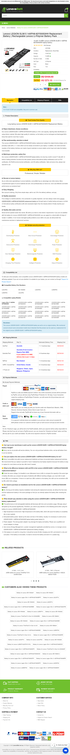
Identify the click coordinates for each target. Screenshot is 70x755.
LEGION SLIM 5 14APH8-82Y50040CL (9, 312)
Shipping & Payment (43, 100)
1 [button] (31, 580)
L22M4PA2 (54, 290)
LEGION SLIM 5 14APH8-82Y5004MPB (9, 316)
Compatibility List (27, 100)
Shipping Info (6, 717)
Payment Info (6, 720)
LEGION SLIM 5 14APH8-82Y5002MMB (9, 307)
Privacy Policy (7, 708)
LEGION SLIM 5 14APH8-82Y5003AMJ (42, 307)
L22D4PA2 (38, 290)
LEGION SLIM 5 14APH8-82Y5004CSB (42, 312)
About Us (5, 701)
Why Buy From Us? (8, 705)
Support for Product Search (45, 717)
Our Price (36, 80)
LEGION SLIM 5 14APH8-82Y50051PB (25, 316)
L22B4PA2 (4, 293)
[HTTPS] (46, 738)
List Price (36, 76)
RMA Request (41, 720)
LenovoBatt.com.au (18, 745)
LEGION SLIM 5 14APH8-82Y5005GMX (58, 316)
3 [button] (36, 580)
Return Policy (41, 705)
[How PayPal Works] (35, 738)
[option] (17, 57)
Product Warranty (7, 703)
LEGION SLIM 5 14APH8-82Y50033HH (25, 307)
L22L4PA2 (21, 293)
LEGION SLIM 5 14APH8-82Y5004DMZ (58, 312)
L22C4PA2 (4, 290)
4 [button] (38, 580)
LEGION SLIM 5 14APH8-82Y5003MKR (58, 307)
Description (10, 100)
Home (3, 27)
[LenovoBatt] (12, 9)
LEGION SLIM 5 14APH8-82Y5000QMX (42, 303)
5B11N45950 (21, 290)
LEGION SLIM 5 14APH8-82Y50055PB (42, 316)
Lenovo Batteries (11, 27)
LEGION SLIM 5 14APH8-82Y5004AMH (25, 312)
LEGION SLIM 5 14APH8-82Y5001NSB (58, 303)
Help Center (41, 701)
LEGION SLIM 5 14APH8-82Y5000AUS (25, 303)
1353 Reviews (47, 45)
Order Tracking (7, 715)
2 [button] (33, 580)
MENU (5, 23)
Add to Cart (55, 84)
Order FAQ (40, 703)
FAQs (59, 100)
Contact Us (40, 715)
